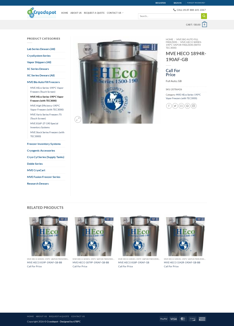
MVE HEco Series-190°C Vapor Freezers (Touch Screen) (47, 89)
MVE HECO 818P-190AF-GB (133, 262)
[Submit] (204, 16)
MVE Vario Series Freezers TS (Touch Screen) (45, 116)
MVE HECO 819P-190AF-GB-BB (44, 262)
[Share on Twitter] (175, 106)
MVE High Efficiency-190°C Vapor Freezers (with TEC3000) (47, 107)
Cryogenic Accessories (41, 150)
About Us (76, 12)
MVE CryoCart (36, 170)
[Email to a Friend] (181, 106)
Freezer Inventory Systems (44, 143)
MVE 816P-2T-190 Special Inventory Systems (44, 125)
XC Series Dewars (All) (41, 75)
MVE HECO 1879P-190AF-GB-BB (91, 262)
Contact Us (114, 12)
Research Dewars (38, 183)
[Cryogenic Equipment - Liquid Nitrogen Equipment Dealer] (41, 12)
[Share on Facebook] (169, 106)
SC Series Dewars (38, 68)
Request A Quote (94, 12)
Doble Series (35, 163)
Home (64, 12)
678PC (77, 321)
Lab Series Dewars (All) (41, 49)
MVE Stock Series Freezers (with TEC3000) (47, 134)
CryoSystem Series (39, 55)
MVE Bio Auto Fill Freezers (43, 82)
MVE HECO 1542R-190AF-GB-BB (182, 262)
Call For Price (173, 71)
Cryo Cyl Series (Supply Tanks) (45, 157)
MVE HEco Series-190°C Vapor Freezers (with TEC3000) (184, 45)
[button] (78, 119)
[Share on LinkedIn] (193, 106)
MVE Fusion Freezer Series (43, 176)
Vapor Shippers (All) (39, 62)
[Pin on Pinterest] (187, 106)
